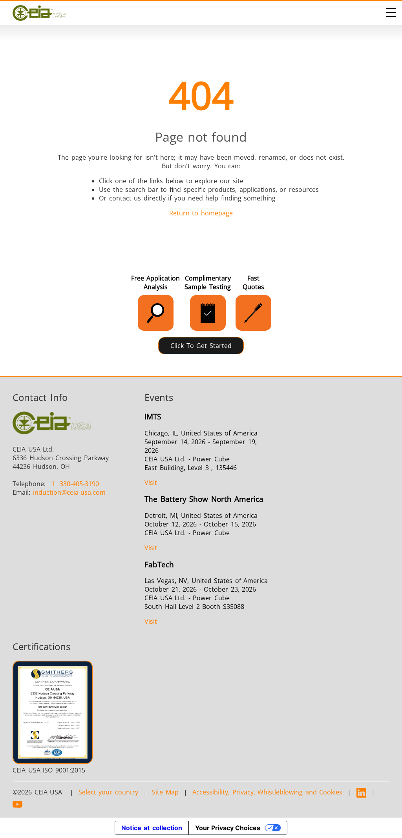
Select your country (108, 792)
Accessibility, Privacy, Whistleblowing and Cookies (267, 792)
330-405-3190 (73, 483)
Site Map (165, 792)
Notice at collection (151, 828)
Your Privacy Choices (227, 828)
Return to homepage (201, 213)
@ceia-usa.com (69, 492)
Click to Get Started (201, 345)
